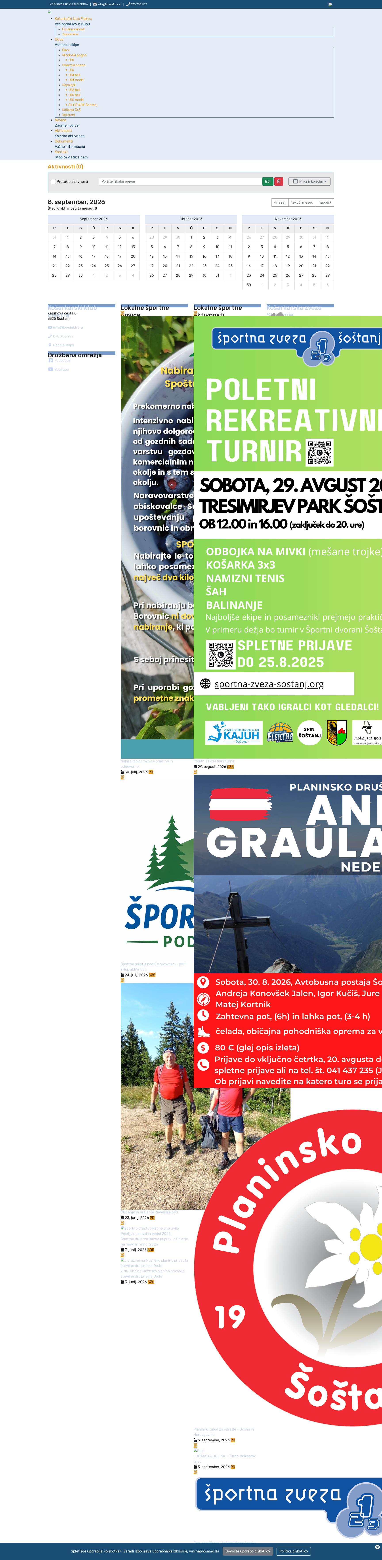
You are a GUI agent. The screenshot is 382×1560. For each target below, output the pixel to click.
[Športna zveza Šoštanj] (330, 4)
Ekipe (67, 42)
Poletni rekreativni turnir (214, 761)
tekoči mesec (302, 202)
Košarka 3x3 (71, 110)
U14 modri (75, 80)
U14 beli (73, 75)
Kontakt (72, 154)
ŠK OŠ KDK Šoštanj (82, 105)
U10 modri (75, 100)
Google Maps (63, 345)
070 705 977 (138, 4)
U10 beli (73, 95)
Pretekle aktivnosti (72, 181)
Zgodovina (70, 34)
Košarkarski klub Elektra (69, 4)
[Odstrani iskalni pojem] (278, 181)
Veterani (68, 115)
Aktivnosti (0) (65, 167)
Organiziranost (73, 29)
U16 (70, 70)
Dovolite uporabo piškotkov (247, 1551)
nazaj (280, 202)
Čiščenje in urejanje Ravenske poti (149, 1212)
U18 (70, 60)
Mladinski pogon (74, 55)
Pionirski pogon (74, 65)
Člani (65, 50)
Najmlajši (69, 85)
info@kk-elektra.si (67, 327)
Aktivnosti (70, 133)
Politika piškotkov (293, 1551)
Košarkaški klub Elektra (73, 21)
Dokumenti (70, 144)
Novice (66, 122)
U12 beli (73, 90)
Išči (268, 181)
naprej (324, 202)
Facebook (62, 361)
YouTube (61, 369)
